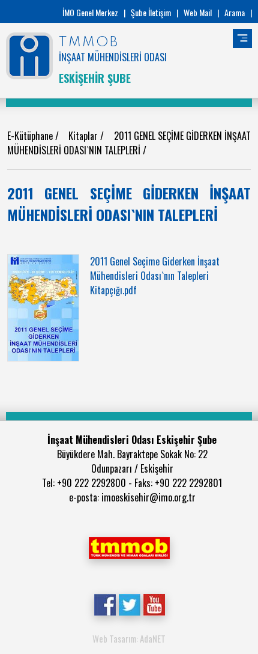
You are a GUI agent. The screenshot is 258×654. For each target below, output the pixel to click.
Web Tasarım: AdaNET (129, 638)
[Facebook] (105, 603)
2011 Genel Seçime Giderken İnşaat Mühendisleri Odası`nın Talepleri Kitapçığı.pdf (155, 275)
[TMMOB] (129, 546)
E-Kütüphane (31, 136)
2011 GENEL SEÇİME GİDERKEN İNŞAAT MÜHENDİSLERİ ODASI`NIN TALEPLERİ (129, 143)
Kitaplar (84, 136)
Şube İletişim (151, 12)
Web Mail (198, 12)
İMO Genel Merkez (90, 12)
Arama (234, 12)
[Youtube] (154, 603)
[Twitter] (129, 603)
